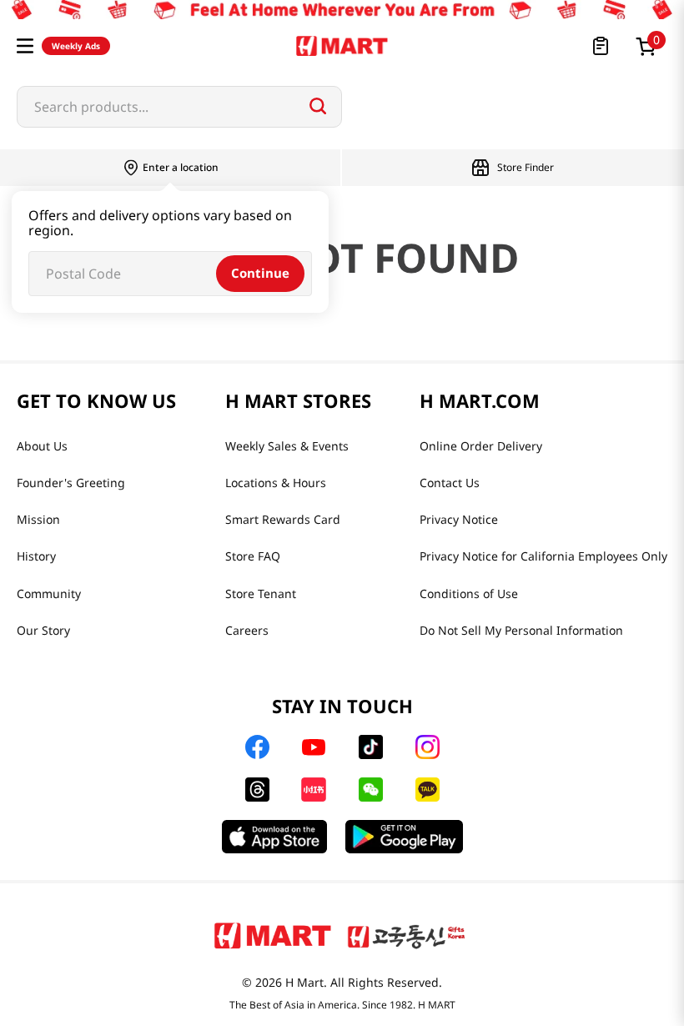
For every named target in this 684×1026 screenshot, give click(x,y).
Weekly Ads (76, 46)
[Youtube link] (313, 747)
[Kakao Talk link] (427, 789)
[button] (25, 46)
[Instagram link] (427, 747)
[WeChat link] (371, 789)
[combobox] (179, 107)
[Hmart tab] (273, 935)
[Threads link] (257, 789)
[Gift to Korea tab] (406, 935)
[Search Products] (318, 106)
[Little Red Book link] (313, 789)
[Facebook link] (257, 747)
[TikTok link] (371, 747)
